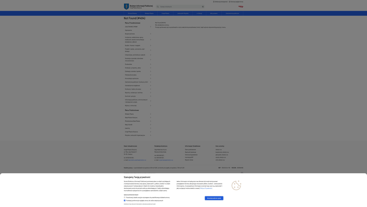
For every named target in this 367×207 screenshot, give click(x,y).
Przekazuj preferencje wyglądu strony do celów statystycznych (144, 200)
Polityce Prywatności (206, 188)
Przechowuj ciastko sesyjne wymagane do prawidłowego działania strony (148, 197)
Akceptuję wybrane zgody (214, 198)
